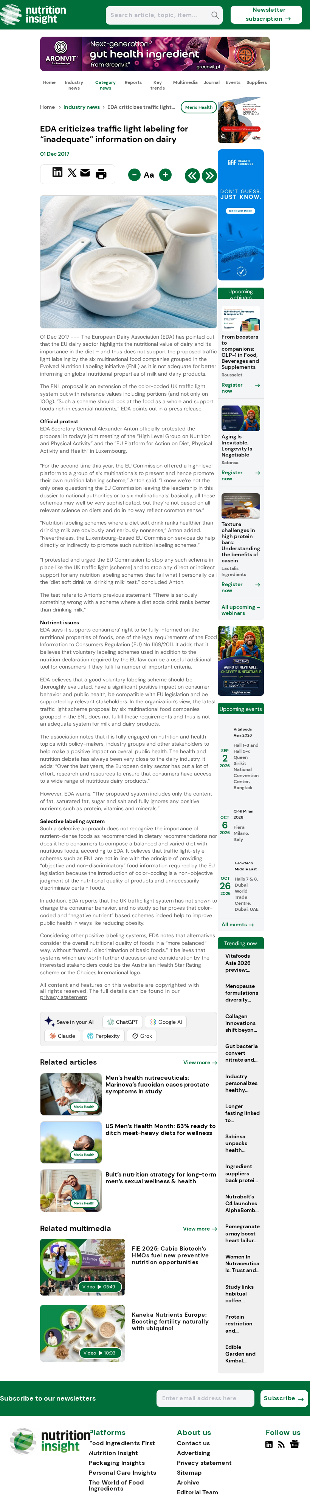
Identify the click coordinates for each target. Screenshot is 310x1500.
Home (49, 82)
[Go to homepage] (50, 1452)
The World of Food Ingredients (116, 1485)
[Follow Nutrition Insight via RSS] (282, 1447)
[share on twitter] (72, 174)
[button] (122, 1022)
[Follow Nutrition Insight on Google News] (296, 1447)
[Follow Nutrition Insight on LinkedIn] (269, 1447)
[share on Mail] (86, 173)
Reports (133, 82)
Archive (188, 1482)
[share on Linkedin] (58, 173)
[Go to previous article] (192, 177)
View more (196, 1062)
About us (194, 1433)
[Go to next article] (209, 177)
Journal (212, 82)
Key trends (157, 85)
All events (234, 924)
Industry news (74, 85)
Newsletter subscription (265, 14)
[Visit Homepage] (33, 27)
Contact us (193, 1443)
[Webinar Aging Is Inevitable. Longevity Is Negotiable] (241, 693)
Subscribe (279, 1398)
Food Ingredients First (122, 1443)
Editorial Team (197, 1492)
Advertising (193, 1453)
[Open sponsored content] (155, 69)
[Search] (215, 16)
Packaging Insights (117, 1462)
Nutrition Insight (113, 1453)
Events (233, 82)
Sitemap (189, 1472)
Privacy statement (204, 1462)
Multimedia (185, 82)
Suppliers (256, 82)
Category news (105, 85)
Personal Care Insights (123, 1472)
